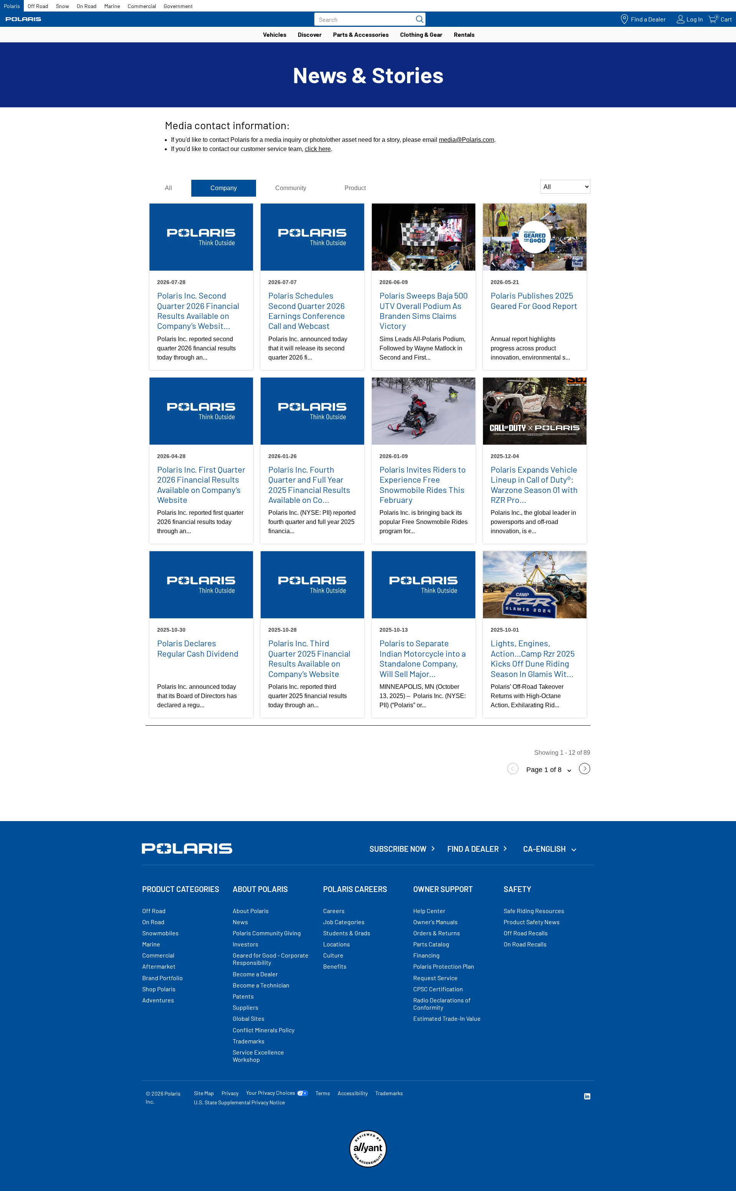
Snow (62, 6)
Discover (310, 34)
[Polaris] (23, 19)
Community (290, 188)
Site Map (204, 1093)
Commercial (142, 6)
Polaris (12, 6)
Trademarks (389, 1093)
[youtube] (504, 1097)
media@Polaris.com (466, 139)
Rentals (464, 34)
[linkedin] (587, 1097)
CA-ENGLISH (545, 848)
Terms (322, 1093)
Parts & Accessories (361, 34)
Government (178, 6)
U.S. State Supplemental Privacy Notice (239, 1102)
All (168, 188)
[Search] (418, 19)
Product (355, 188)
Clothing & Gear (421, 34)
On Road (87, 6)
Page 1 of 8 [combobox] (545, 770)
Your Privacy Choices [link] (270, 1093)
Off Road (38, 6)
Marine (112, 6)
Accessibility (353, 1093)
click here (318, 149)
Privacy (230, 1093)
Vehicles (274, 34)
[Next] (584, 772)
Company (223, 188)
